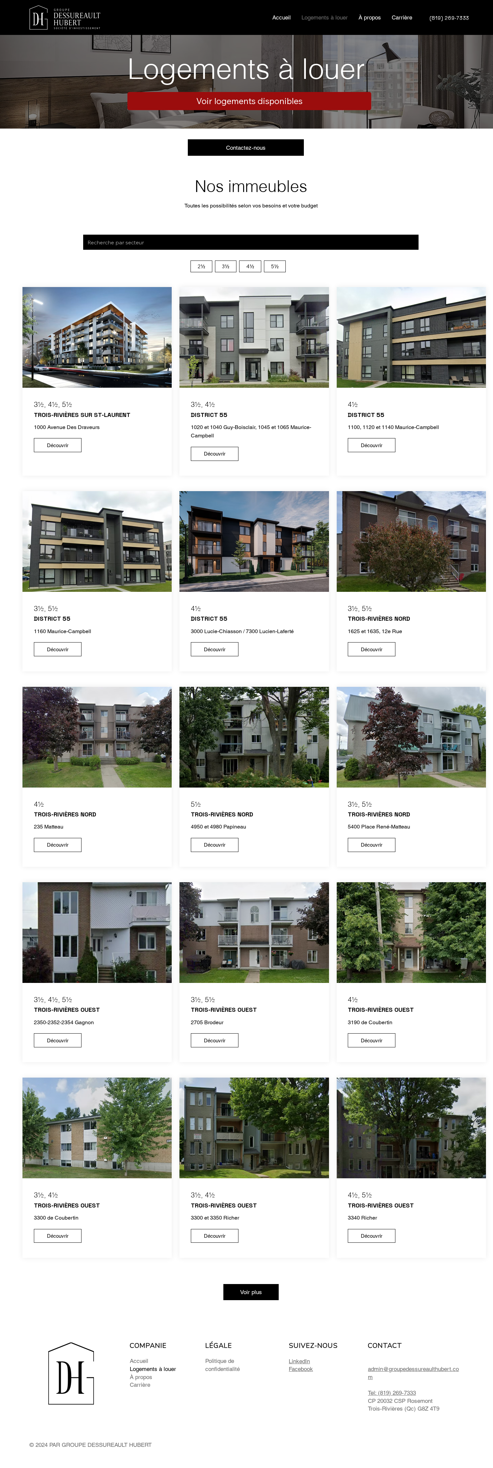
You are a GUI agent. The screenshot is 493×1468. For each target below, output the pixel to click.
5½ (275, 266)
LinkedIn (299, 1361)
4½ (250, 266)
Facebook (301, 1369)
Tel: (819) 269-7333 (392, 1392)
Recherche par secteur (107, 229)
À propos (141, 1377)
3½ (225, 266)
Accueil (139, 1361)
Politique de (219, 1361)
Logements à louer (153, 1369)
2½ (201, 266)
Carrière (140, 1384)
